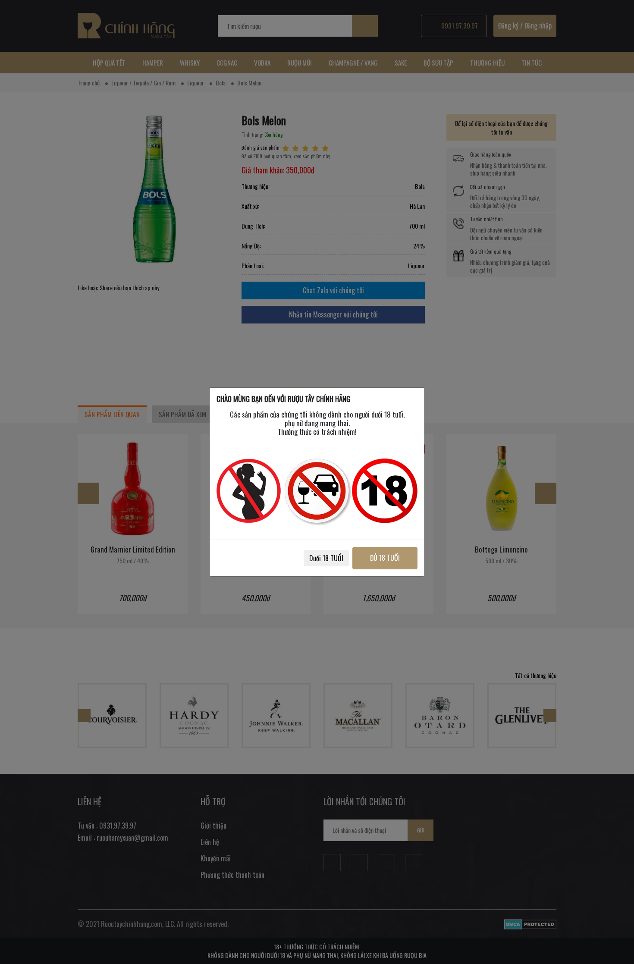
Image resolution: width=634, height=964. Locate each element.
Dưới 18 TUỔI (326, 558)
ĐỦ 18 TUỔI (385, 558)
